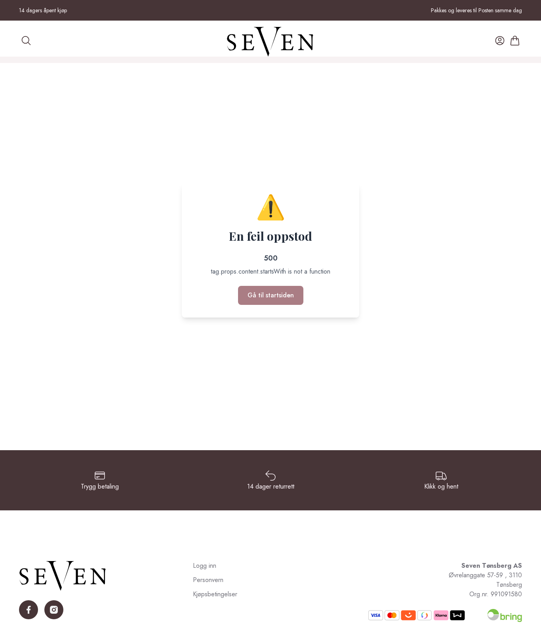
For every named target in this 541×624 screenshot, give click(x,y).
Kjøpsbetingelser (215, 594)
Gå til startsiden (271, 295)
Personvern (208, 579)
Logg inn (204, 565)
